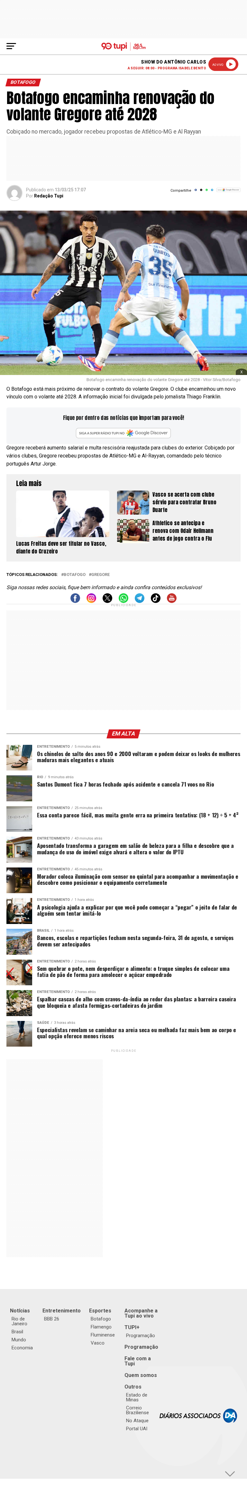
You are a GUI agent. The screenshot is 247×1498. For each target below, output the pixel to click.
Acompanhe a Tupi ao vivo (141, 1313)
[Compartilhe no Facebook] (196, 192)
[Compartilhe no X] (201, 192)
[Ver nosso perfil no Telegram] (139, 601)
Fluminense (103, 1335)
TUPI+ (132, 1327)
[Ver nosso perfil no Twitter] (107, 601)
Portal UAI (136, 1429)
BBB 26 (51, 1319)
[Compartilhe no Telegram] (212, 192)
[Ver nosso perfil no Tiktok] (155, 601)
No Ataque (137, 1421)
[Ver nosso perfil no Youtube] (172, 601)
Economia (22, 1348)
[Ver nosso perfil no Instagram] (91, 601)
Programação (140, 1335)
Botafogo (75, 575)
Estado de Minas (136, 1397)
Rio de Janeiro (19, 1321)
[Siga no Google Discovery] (228, 193)
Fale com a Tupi (137, 1361)
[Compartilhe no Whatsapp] (207, 192)
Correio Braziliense (137, 1410)
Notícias (20, 1311)
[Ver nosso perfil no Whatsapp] (123, 601)
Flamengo (101, 1327)
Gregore (100, 575)
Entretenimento (61, 1311)
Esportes (100, 1311)
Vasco (98, 1343)
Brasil (17, 1332)
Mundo (19, 1340)
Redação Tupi (48, 195)
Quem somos (140, 1375)
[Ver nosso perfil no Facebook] (75, 601)
